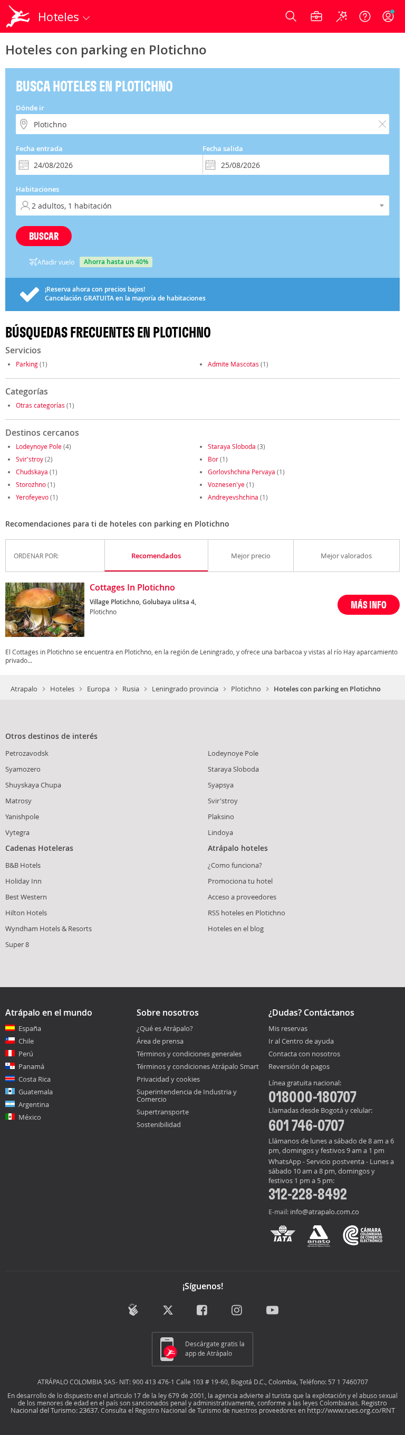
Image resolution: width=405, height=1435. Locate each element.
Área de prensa (160, 1041)
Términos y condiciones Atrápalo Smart (198, 1066)
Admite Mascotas (233, 364)
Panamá (31, 1066)
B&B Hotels (23, 865)
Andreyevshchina (233, 497)
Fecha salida (222, 148)
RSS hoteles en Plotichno (246, 912)
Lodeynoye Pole (39, 446)
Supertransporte (163, 1112)
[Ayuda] (365, 16)
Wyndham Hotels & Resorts (48, 928)
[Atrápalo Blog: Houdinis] (133, 1310)
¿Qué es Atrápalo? (165, 1028)
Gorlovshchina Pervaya (241, 471)
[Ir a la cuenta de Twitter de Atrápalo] (168, 1311)
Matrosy (18, 800)
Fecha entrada (39, 148)
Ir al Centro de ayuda (301, 1041)
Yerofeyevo (32, 497)
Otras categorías (40, 405)
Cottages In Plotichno (132, 588)
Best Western (26, 897)
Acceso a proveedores (242, 897)
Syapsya (221, 785)
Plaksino (221, 816)
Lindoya (220, 832)
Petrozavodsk (27, 753)
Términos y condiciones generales (189, 1053)
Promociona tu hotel (240, 881)
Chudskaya (32, 471)
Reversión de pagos (299, 1067)
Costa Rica (34, 1079)
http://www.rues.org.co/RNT (351, 1410)
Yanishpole (22, 816)
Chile (26, 1041)
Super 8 (17, 944)
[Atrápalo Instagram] (238, 1311)
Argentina (33, 1104)
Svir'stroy (29, 459)
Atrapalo (24, 688)
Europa (98, 688)
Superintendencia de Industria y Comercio (187, 1095)
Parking (27, 364)
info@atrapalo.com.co (324, 1211)
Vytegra (17, 832)
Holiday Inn (23, 881)
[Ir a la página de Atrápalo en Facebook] (203, 1311)
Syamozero (23, 769)
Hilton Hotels (26, 912)
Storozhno (31, 484)
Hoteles (62, 688)
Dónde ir (30, 107)
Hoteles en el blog (236, 928)
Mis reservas (287, 1029)
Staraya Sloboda (232, 446)
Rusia (130, 688)
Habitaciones (37, 189)
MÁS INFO (369, 604)
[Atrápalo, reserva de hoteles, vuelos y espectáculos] (19, 16)
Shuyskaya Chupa (33, 785)
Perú (25, 1053)
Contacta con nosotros (304, 1054)
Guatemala (35, 1091)
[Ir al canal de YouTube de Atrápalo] (272, 1311)
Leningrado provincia (185, 688)
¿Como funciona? (235, 865)
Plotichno (246, 688)
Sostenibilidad (159, 1124)
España (29, 1028)
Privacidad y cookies (168, 1079)
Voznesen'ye (226, 484)
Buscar (44, 235)
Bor (213, 459)
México (29, 1117)
